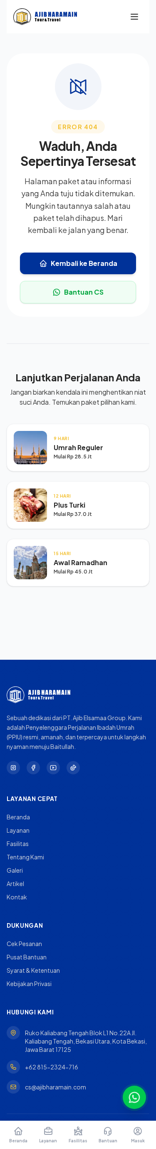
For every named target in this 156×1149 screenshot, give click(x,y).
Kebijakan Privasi (29, 983)
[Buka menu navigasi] (134, 16)
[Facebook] (33, 767)
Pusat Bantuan (27, 957)
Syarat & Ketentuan (33, 970)
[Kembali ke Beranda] (45, 16)
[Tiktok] (73, 767)
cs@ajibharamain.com (55, 1087)
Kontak (17, 897)
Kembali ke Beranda (84, 263)
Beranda (18, 817)
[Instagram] (13, 767)
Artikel (15, 883)
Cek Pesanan (24, 943)
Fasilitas (18, 843)
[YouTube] (53, 767)
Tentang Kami (25, 857)
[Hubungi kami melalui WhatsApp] (134, 1097)
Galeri (15, 870)
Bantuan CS (84, 292)
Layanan (18, 830)
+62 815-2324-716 (51, 1067)
